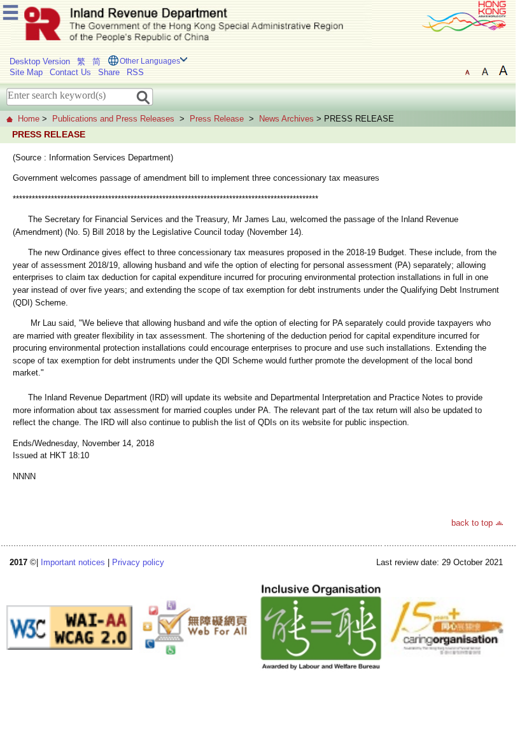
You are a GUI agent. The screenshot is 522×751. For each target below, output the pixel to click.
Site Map (26, 72)
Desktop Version (40, 61)
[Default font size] (467, 70)
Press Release (217, 118)
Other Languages (150, 61)
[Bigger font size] (485, 70)
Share (109, 72)
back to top (472, 523)
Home (28, 118)
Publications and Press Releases (113, 118)
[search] (143, 96)
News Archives (286, 118)
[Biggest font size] (503, 70)
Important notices (73, 562)
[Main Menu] (10, 10)
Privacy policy (138, 562)
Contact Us (70, 72)
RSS (135, 72)
